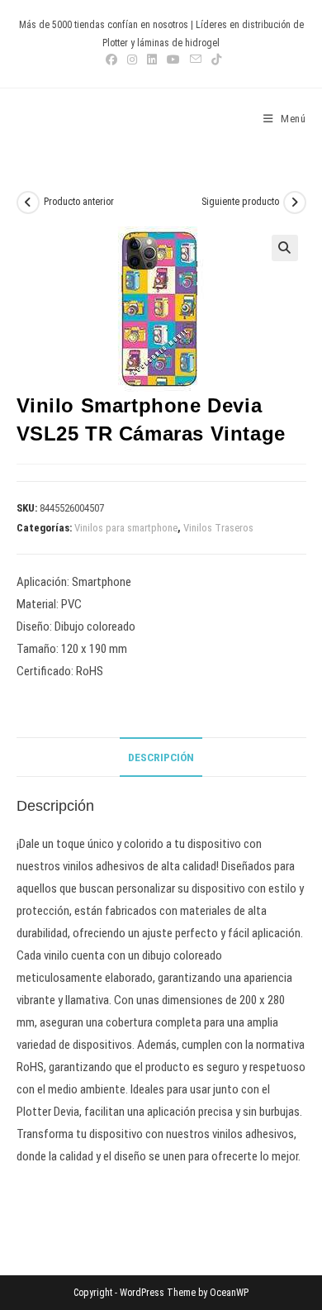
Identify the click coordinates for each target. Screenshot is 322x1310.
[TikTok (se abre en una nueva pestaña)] (213, 59)
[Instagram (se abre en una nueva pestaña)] (132, 59)
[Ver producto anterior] (28, 202)
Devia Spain (62, 119)
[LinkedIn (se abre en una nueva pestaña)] (152, 59)
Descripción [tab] (161, 757)
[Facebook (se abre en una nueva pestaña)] (111, 59)
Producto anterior (79, 201)
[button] (285, 248)
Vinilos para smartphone (126, 528)
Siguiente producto (240, 201)
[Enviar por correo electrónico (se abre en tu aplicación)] (195, 59)
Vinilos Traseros (218, 528)
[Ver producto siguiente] (294, 202)
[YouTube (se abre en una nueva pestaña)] (173, 59)
